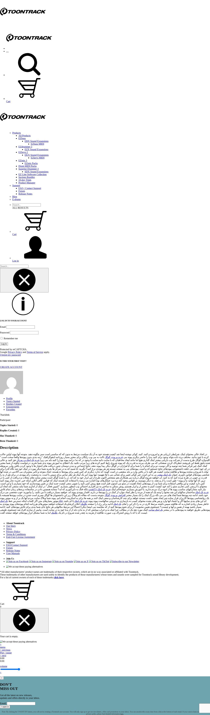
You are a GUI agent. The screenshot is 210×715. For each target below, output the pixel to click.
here (121, 714)
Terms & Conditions (16, 534)
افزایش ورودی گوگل (114, 495)
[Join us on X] (81, 561)
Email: (3, 703)
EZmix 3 (22, 160)
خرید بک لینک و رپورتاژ (28, 460)
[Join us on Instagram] (40, 561)
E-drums (16, 199)
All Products (24, 135)
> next (3, 655)
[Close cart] (24, 620)
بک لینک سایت (156, 509)
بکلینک (84, 504)
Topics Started (13, 401)
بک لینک (117, 504)
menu (2, 647)
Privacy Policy (15, 352)
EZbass (22, 138)
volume (3, 666)
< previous (5, 650)
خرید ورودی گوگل (114, 457)
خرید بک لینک (202, 492)
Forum (21, 191)
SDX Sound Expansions (36, 171)
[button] (29, 75)
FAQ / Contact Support (29, 188)
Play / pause (6, 652)
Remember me (10, 338)
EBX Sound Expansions (36, 141)
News (9, 528)
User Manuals (13, 553)
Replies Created (14, 404)
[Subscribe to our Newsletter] (124, 561)
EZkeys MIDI (37, 157)
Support (16, 185)
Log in (15, 260)
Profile (9, 398)
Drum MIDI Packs (27, 166)
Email (3, 327)
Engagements (12, 406)
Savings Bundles (26, 177)
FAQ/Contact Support (17, 545)
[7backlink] (11, 393)
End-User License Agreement (20, 537)
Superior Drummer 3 (28, 169)
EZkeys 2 (23, 152)
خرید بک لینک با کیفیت (99, 489)
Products (16, 133)
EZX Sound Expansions (36, 149)
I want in (5, 707)
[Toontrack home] (23, 22)
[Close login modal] (24, 280)
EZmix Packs (31, 163)
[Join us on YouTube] (62, 561)
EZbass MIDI (37, 144)
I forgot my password (10, 355)
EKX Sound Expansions (37, 155)
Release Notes (25, 193)
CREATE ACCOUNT (11, 367)
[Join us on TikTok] (99, 561)
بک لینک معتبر (164, 474)
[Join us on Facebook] (17, 561)
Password (4, 332)
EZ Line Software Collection (32, 174)
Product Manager (26, 182)
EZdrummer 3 (25, 146)
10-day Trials (24, 180)
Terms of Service (35, 352)
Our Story (11, 526)
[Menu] (7, 52)
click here (59, 577)
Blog (14, 196)
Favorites (10, 409)
